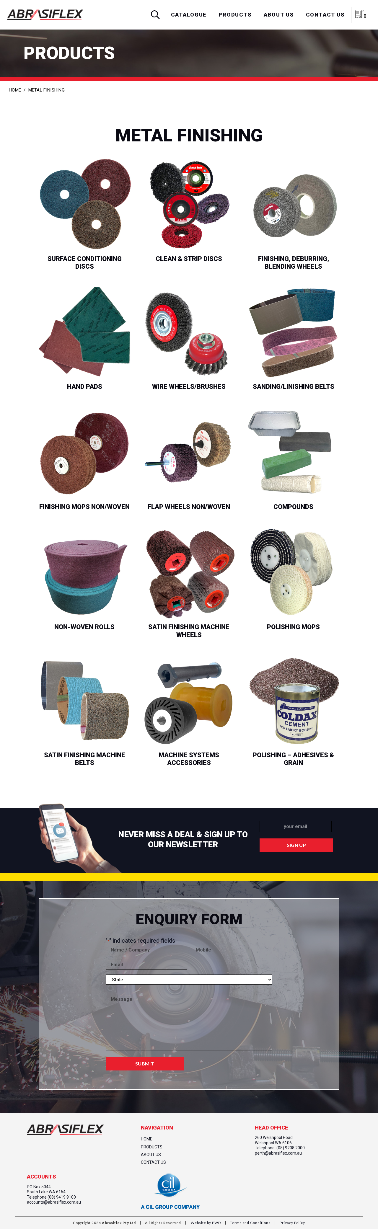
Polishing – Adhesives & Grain (293, 759)
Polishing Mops (293, 627)
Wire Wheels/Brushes (189, 387)
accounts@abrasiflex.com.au (54, 1202)
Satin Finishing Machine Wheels (189, 631)
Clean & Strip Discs (189, 259)
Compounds (293, 507)
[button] (155, 14)
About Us (151, 1154)
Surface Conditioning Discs (84, 263)
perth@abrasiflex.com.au (278, 1153)
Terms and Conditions (250, 1222)
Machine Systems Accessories (189, 759)
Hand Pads (85, 387)
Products (151, 1147)
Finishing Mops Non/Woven (84, 511)
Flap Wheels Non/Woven (189, 511)
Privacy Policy (292, 1222)
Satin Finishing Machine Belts (85, 759)
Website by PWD (206, 1223)
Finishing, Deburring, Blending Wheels (293, 263)
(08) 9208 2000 (290, 1147)
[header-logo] (45, 14)
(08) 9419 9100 (62, 1197)
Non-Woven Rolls (84, 627)
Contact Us (153, 1162)
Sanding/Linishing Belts (293, 387)
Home (15, 90)
